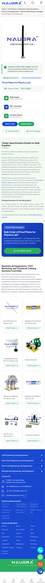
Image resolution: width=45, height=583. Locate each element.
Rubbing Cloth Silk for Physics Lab (33, 397)
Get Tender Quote (23, 251)
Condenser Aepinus (32, 435)
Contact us (5, 174)
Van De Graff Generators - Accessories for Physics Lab (9, 435)
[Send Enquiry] (40, 564)
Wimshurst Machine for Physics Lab (10, 397)
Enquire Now (26, 124)
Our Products (12, 9)
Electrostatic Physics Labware (32, 11)
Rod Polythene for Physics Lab (10, 322)
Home (4, 9)
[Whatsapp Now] (40, 557)
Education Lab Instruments (28, 9)
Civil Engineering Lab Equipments (15, 455)
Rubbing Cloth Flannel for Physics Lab (33, 322)
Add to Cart (10, 124)
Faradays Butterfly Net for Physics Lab (10, 360)
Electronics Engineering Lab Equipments (18, 461)
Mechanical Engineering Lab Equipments (18, 471)
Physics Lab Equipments (11, 11)
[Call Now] (40, 550)
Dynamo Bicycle (31, 360)
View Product (11, 328)
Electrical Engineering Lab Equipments (17, 466)
